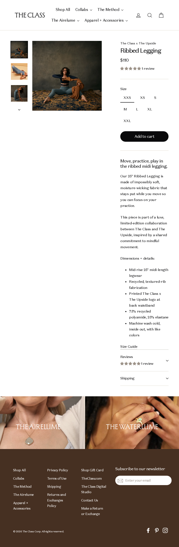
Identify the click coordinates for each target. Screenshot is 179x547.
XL (149, 109)
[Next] (19, 108)
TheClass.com (91, 478)
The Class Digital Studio (93, 489)
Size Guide (128, 346)
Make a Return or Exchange (92, 511)
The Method (108, 9)
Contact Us (89, 500)
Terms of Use (56, 478)
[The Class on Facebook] (148, 530)
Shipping (127, 378)
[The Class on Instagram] (165, 530)
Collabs (82, 9)
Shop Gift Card (92, 470)
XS (142, 97)
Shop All (63, 9)
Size (123, 89)
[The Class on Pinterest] (156, 530)
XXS (127, 97)
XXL (127, 121)
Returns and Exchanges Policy (56, 500)
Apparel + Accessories (104, 20)
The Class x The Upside (138, 43)
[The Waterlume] (132, 422)
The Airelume (63, 20)
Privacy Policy (57, 470)
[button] (130, 68)
